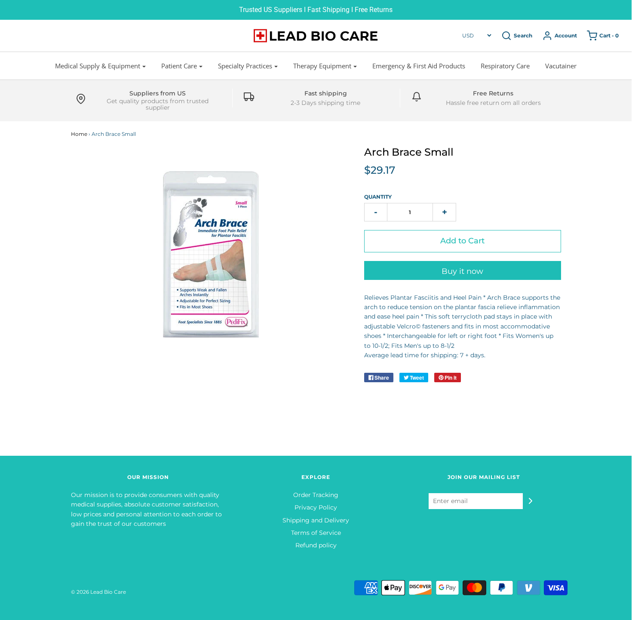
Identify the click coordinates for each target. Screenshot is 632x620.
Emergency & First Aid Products (418, 65)
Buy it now (462, 271)
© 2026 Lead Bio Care (98, 592)
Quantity (378, 196)
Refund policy (316, 545)
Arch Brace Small (409, 152)
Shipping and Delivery (315, 520)
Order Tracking (315, 495)
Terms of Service (316, 533)
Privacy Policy (316, 507)
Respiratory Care (505, 65)
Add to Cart (462, 241)
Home (79, 134)
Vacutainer (561, 65)
